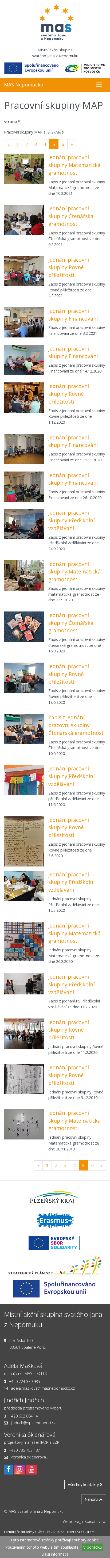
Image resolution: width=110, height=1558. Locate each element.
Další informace (55, 1554)
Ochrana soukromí (81, 1532)
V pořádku (92, 1547)
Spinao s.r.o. (95, 1521)
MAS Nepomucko (23, 84)
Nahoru (92, 1499)
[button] (99, 85)
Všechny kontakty (84, 1484)
